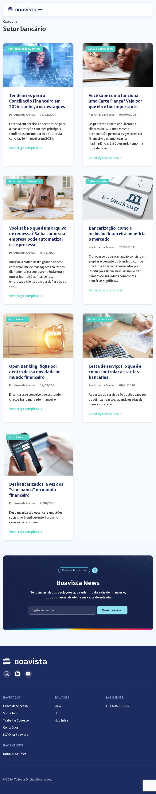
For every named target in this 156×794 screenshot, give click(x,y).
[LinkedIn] (17, 674)
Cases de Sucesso (15, 706)
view (58, 706)
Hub (57, 713)
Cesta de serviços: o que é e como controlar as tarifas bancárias (115, 372)
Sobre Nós (10, 713)
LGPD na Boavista (15, 735)
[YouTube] (28, 674)
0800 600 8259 (14, 754)
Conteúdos (11, 727)
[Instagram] (7, 674)
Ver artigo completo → (26, 148)
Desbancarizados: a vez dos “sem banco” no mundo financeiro (36, 490)
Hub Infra (61, 720)
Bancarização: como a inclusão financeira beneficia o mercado (117, 234)
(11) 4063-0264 (117, 706)
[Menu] (40, 9)
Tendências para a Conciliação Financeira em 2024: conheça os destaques (37, 101)
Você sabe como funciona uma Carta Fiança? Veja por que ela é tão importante (115, 101)
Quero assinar (112, 610)
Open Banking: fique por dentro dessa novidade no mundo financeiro (34, 372)
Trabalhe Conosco (16, 720)
